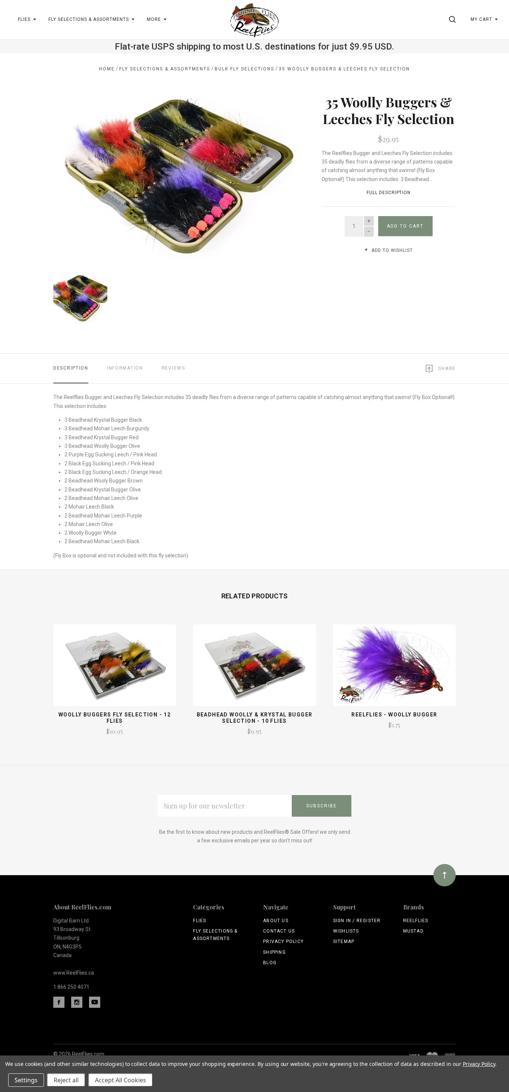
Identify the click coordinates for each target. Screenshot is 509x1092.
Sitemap (343, 941)
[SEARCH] (453, 19)
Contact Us (279, 931)
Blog (269, 962)
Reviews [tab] (173, 368)
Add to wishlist (391, 250)
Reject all (66, 1080)
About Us (275, 920)
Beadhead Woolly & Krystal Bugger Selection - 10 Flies (255, 718)
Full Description (389, 192)
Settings (26, 1080)
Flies (199, 920)
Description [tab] (70, 368)
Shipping (274, 952)
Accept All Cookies (120, 1080)
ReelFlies (416, 920)
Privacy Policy (283, 941)
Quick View (114, 668)
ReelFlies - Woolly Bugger (394, 715)
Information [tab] (125, 368)
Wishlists (346, 931)
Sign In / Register (357, 920)
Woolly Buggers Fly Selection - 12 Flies (115, 718)
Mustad (413, 931)
